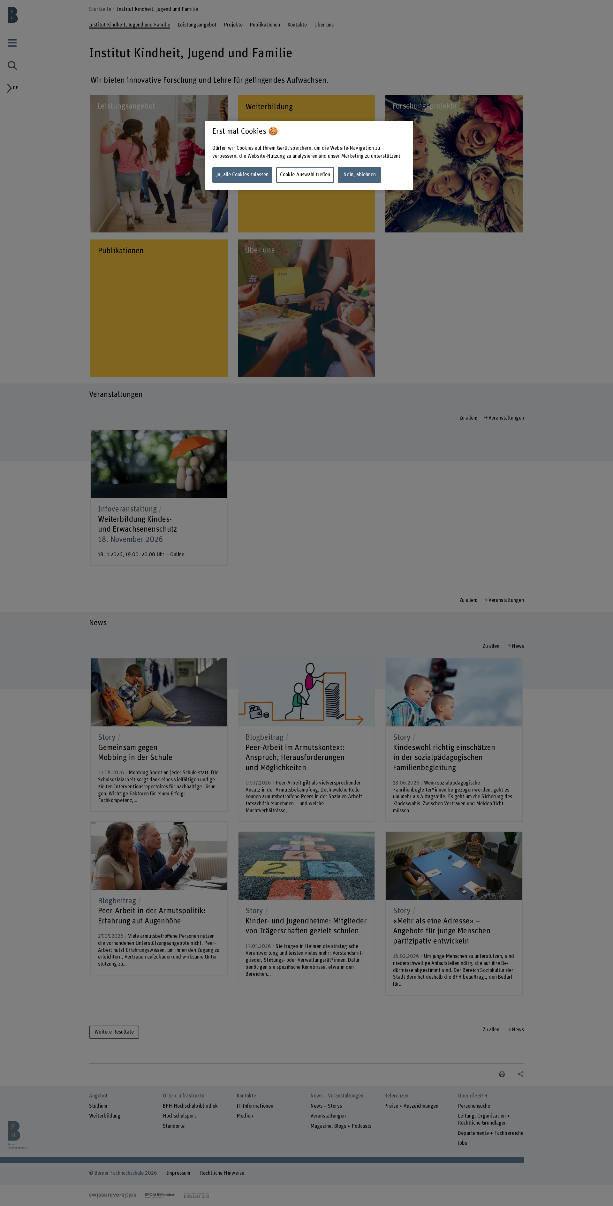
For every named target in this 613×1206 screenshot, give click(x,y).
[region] (309, 155)
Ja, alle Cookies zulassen (242, 174)
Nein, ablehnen (359, 174)
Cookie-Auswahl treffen (305, 174)
